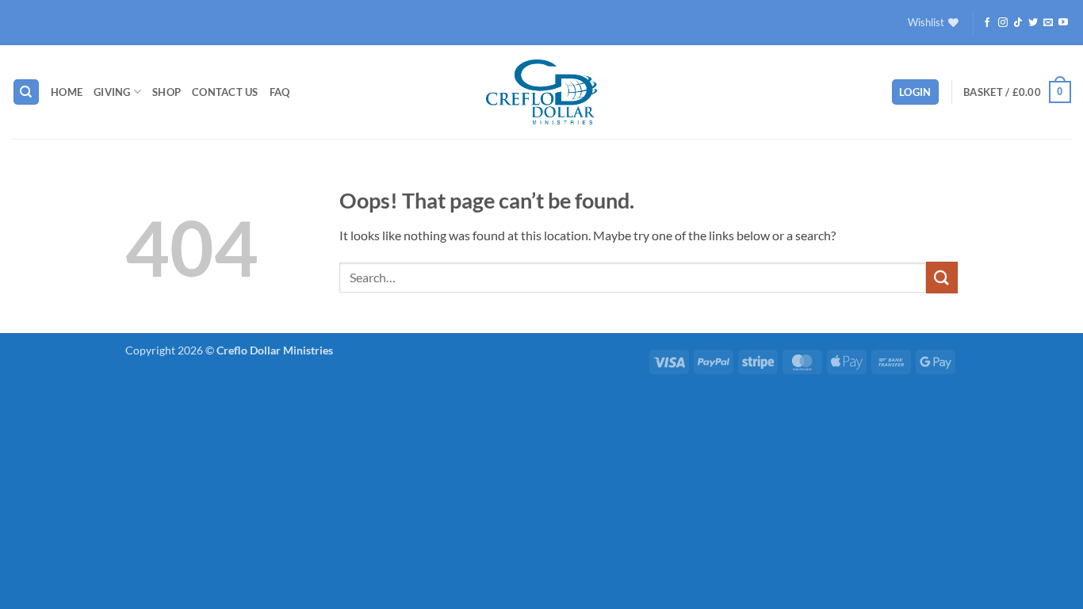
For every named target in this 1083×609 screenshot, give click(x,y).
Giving (112, 92)
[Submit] (942, 277)
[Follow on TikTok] (1018, 23)
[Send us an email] (1048, 23)
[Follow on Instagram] (1003, 23)
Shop (166, 92)
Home (66, 92)
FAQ (280, 92)
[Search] (26, 92)
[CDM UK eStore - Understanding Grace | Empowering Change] (541, 92)
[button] (915, 92)
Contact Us (225, 92)
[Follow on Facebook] (987, 23)
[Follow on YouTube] (1063, 23)
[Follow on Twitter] (1033, 23)
